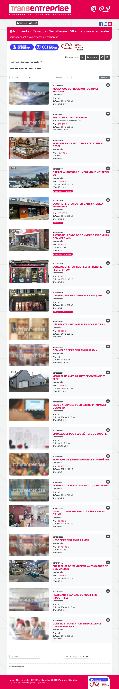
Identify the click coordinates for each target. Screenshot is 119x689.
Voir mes (25, 62)
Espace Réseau (15, 683)
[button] (12, 148)
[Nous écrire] (110, 24)
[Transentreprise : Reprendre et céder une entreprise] (40, 9)
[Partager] (102, 57)
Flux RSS (45, 683)
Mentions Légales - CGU (25, 680)
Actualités (26, 683)
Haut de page (17, 666)
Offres (38, 680)
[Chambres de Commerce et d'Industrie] (94, 8)
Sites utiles (73, 680)
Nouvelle (93, 57)
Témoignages (36, 683)
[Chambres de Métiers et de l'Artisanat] (104, 8)
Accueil (12, 680)
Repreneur (23, 23)
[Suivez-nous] (101, 24)
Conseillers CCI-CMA (50, 680)
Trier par (103, 77)
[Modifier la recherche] (82, 57)
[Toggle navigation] (10, 23)
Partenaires (63, 680)
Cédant (34, 23)
